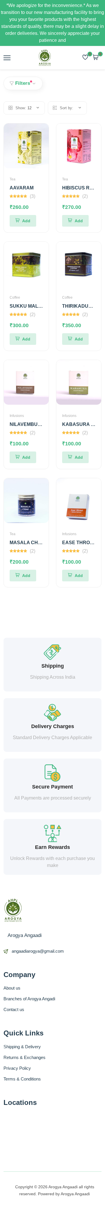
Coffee (15, 297)
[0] (85, 57)
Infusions (17, 416)
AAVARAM (22, 187)
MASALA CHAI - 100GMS (37, 542)
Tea (12, 179)
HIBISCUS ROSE (80, 187)
